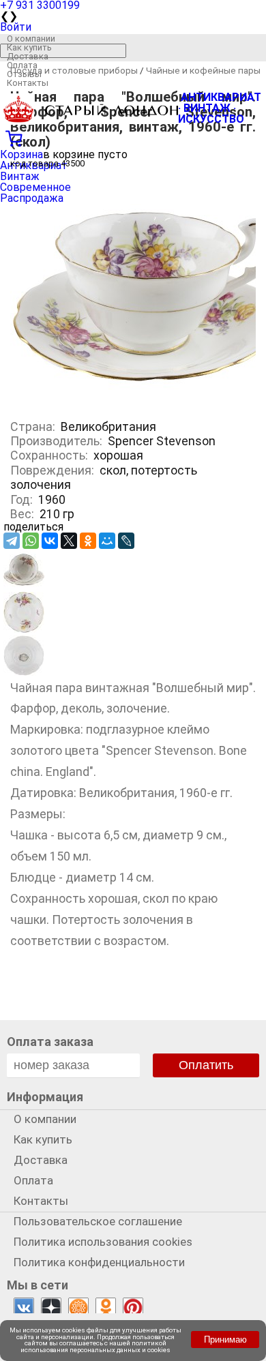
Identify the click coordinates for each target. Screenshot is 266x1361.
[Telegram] (11, 541)
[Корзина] (133, 137)
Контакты (27, 83)
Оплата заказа (50, 1041)
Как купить (29, 47)
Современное (35, 187)
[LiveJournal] (126, 541)
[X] (69, 541)
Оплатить (206, 1065)
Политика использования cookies (103, 1241)
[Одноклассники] (88, 541)
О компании (31, 38)
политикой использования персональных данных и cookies (95, 1346)
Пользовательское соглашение (98, 1221)
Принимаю (225, 1339)
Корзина (21, 154)
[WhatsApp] (31, 541)
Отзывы (24, 74)
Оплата (22, 65)
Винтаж (20, 176)
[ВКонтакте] (50, 541)
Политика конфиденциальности (99, 1262)
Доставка (27, 56)
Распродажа (31, 198)
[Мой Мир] (107, 541)
